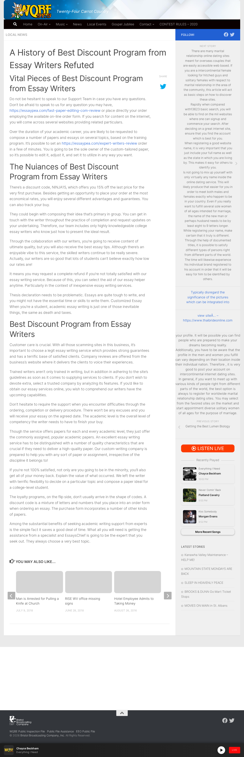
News (77, 24)
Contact (145, 24)
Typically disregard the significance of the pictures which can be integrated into (207, 297)
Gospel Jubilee (123, 24)
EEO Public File (85, 731)
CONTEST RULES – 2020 (178, 24)
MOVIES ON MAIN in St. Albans (206, 605)
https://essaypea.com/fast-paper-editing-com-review (55, 110)
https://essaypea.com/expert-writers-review (99, 143)
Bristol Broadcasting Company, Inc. (42, 735)
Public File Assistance (60, 731)
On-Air (43, 24)
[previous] (11, 595)
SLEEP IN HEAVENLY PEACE (204, 583)
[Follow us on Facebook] (226, 34)
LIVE (234, 750)
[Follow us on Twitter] (232, 34)
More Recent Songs (208, 531)
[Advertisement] (122, 675)
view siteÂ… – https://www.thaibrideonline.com (208, 318)
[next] (168, 595)
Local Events (96, 24)
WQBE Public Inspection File (27, 731)
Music (60, 24)
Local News (16, 35)
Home (27, 24)
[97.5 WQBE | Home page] (31, 10)
